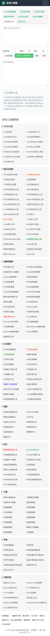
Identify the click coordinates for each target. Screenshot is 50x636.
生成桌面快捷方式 (10, 455)
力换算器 (30, 532)
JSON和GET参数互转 (35, 157)
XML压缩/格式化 (33, 189)
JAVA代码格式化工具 (34, 194)
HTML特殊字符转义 (11, 598)
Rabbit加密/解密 (33, 287)
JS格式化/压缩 (9, 179)
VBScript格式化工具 (11, 214)
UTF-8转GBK (32, 317)
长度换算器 (8, 517)
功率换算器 (31, 512)
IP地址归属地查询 (10, 412)
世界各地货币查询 (10, 555)
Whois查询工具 (10, 475)
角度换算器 (8, 527)
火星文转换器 (37, 17)
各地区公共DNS (10, 422)
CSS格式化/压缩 (33, 174)
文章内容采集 (39, 12)
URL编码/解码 (9, 327)
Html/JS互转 (8, 219)
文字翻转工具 (9, 374)
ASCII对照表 (31, 593)
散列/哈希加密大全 (11, 297)
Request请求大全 (10, 588)
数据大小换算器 (32, 527)
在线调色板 (31, 465)
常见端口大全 (32, 598)
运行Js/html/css (9, 254)
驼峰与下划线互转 (10, 384)
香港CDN (5, 620)
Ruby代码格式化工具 (11, 204)
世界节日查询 (9, 560)
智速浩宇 (27, 620)
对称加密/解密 (32, 277)
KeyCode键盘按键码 (11, 332)
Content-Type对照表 (34, 583)
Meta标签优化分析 (11, 480)
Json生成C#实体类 (11, 142)
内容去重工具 (32, 374)
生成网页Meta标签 (34, 460)
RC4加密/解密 (9, 287)
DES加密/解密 (32, 282)
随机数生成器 (9, 394)
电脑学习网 (16, 616)
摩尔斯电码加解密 (33, 297)
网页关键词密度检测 (34, 480)
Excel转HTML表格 (34, 229)
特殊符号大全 (32, 565)
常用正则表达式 (9, 249)
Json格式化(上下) (33, 132)
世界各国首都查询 (33, 550)
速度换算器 (31, 522)
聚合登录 (25, 616)
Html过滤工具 (32, 244)
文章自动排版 (25, 12)
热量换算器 (8, 507)
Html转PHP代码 (33, 224)
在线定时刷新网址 (10, 465)
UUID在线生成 (32, 302)
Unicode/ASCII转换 (11, 322)
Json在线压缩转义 (33, 137)
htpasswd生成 (32, 307)
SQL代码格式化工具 (11, 199)
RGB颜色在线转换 (34, 399)
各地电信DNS (32, 422)
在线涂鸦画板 (9, 545)
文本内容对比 (32, 364)
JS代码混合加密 (10, 184)
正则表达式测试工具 (34, 239)
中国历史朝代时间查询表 (13, 565)
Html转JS (30, 214)
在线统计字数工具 (10, 369)
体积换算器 (31, 507)
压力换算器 (8, 512)
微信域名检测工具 (10, 450)
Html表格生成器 (10, 234)
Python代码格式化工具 (35, 199)
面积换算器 (31, 502)
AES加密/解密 (9, 282)
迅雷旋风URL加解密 (11, 272)
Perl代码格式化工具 (34, 209)
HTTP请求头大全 (33, 588)
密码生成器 (8, 302)
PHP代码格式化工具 (11, 189)
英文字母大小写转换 (11, 389)
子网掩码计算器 (32, 497)
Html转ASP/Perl (10, 229)
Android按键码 (32, 332)
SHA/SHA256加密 (33, 292)
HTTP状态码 (9, 593)
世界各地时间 (9, 550)
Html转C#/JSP (9, 224)
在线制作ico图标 (10, 460)
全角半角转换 (32, 384)
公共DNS (30, 417)
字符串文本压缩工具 (34, 379)
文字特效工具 (9, 379)
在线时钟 (30, 545)
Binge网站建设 (16, 620)
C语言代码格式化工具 (35, 204)
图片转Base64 (9, 317)
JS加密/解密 (31, 179)
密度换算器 (8, 532)
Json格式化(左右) (10, 137)
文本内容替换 (9, 364)
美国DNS (7, 437)
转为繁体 (9, 56)
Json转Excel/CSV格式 (12, 157)
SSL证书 (34, 616)
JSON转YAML (9, 162)
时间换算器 (8, 522)
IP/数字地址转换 (33, 312)
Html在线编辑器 (10, 12)
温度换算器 (31, 517)
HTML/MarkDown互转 (12, 239)
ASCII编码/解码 (32, 322)
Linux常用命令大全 (11, 608)
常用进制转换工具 (10, 399)
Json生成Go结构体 (11, 147)
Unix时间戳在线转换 (34, 394)
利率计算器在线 (9, 497)
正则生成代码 (9, 244)
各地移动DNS (32, 427)
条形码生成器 (9, 312)
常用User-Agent (10, 583)
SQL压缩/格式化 (33, 184)
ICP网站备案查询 (33, 475)
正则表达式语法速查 (34, 249)
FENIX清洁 (6, 624)
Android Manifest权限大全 (37, 603)
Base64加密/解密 (33, 272)
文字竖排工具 (9, 22)
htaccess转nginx (33, 450)
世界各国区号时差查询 (35, 555)
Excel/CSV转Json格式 (35, 152)
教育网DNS (31, 432)
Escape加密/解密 (10, 277)
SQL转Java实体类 (33, 147)
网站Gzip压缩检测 (10, 470)
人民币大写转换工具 (34, 389)
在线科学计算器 (9, 502)
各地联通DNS (9, 427)
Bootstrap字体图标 (11, 603)
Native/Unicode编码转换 (36, 327)
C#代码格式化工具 (11, 194)
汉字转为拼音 (23, 17)
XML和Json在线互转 (11, 152)
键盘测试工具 (9, 337)
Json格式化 (8, 132)
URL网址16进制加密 (34, 267)
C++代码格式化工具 (11, 209)
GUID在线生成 (9, 307)
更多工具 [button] (21, 22)
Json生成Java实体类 (35, 142)
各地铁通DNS (9, 432)
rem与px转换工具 (33, 455)
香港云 (42, 616)
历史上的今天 (9, 570)
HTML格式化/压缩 (10, 174)
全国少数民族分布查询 (35, 560)
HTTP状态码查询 (10, 484)
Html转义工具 (32, 219)
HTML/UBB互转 (33, 234)
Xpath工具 (30, 254)
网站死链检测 (32, 470)
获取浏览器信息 (9, 417)
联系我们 (34, 630)
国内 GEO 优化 (38, 620)
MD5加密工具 (9, 267)
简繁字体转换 (9, 17)
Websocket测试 (32, 412)
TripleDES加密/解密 (11, 292)
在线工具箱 (11, 3)
